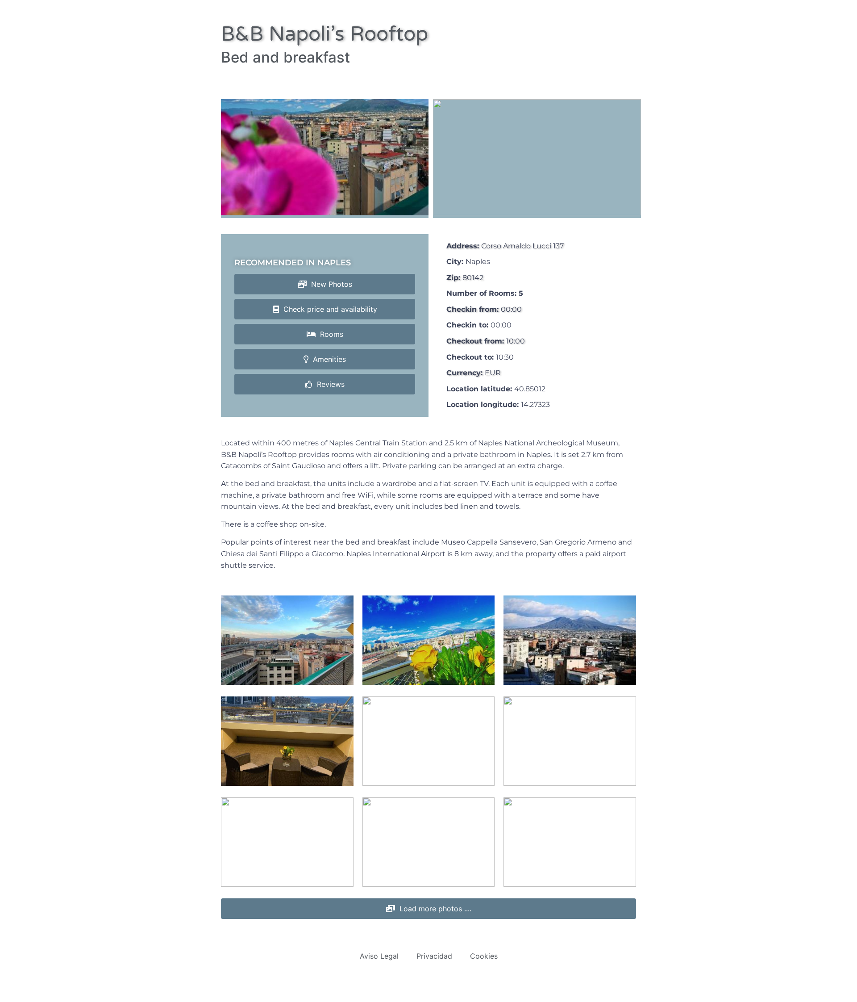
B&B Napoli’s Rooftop (324, 34)
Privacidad (434, 956)
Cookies (484, 956)
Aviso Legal (379, 956)
